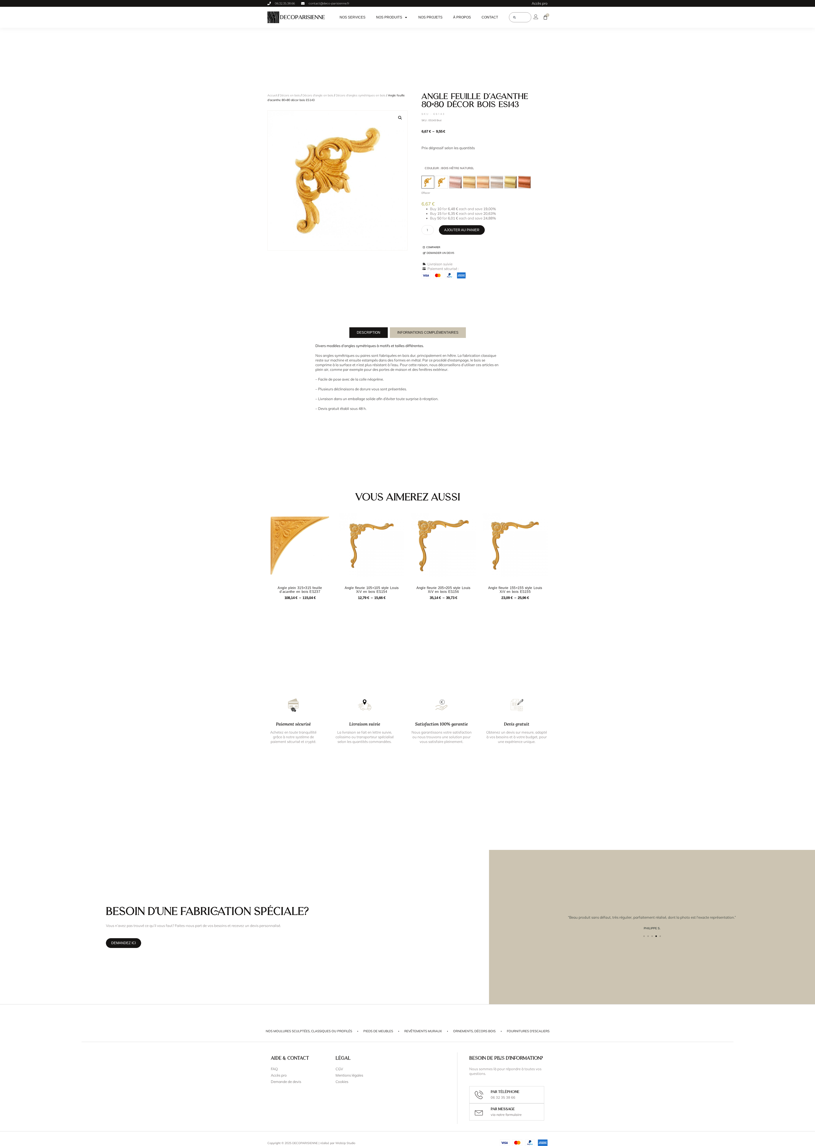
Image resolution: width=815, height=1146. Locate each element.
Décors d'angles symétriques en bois (360, 95)
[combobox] (520, 17)
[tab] (368, 332)
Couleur (449, 168)
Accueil (272, 95)
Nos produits (389, 17)
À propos (462, 17)
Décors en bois (290, 95)
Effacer (426, 192)
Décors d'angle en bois (317, 95)
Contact (490, 17)
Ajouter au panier (461, 230)
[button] (400, 118)
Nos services (352, 17)
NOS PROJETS (430, 17)
